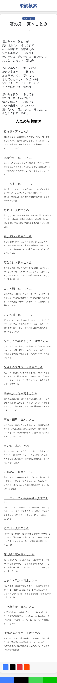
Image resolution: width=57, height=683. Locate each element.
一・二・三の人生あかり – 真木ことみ (26, 500)
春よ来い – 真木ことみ (18, 236)
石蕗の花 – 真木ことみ (18, 472)
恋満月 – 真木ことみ (16, 210)
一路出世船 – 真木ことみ (19, 606)
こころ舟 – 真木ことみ (18, 184)
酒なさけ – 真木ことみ (18, 262)
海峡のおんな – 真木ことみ (20, 393)
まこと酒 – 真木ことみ (18, 288)
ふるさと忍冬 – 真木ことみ (20, 580)
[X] (12, 667)
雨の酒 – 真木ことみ (16, 446)
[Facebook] (5, 667)
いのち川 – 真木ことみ (18, 315)
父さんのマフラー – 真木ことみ (23, 367)
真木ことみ (28, 18)
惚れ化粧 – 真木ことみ (18, 157)
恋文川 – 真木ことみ (16, 528)
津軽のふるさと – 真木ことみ (22, 633)
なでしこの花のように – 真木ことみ (26, 341)
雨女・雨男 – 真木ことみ (19, 419)
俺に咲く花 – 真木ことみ (19, 554)
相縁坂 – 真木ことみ (16, 131)
